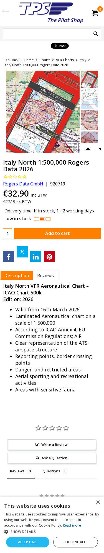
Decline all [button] (75, 542)
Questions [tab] (51, 470)
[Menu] (5, 13)
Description (16, 275)
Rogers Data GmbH (23, 184)
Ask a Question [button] (54, 457)
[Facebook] (8, 256)
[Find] (95, 34)
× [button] (98, 502)
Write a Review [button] (54, 444)
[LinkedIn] (35, 256)
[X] (22, 251)
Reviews (45, 275)
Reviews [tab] (17, 470)
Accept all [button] (27, 542)
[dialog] (52, 525)
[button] (52, 531)
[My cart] (94, 13)
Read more (72, 525)
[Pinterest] (49, 256)
